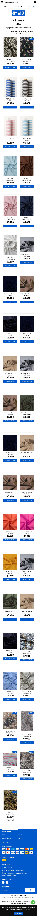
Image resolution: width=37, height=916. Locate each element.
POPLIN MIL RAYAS (10, 100)
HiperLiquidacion (7, 838)
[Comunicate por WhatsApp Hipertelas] (33, 902)
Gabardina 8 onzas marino (10, 295)
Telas (20, 835)
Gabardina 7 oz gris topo (27, 572)
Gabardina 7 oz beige (10, 374)
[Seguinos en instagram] (3, 882)
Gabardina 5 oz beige (27, 612)
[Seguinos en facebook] (7, 882)
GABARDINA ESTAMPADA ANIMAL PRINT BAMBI (10, 732)
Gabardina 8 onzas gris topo (27, 255)
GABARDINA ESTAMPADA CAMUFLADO (27, 772)
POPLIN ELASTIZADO (10, 179)
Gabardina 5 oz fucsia (27, 532)
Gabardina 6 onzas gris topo (27, 374)
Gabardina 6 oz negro (10, 651)
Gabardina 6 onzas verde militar (27, 413)
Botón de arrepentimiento (18, 903)
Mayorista (5, 842)
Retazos (20, 838)
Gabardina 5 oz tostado (27, 493)
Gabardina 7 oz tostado (10, 493)
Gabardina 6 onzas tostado (10, 413)
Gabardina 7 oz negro (10, 334)
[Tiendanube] (18, 896)
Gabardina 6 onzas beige (27, 453)
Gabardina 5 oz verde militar (10, 612)
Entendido (18, 914)
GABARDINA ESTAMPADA (10, 60)
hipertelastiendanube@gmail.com (14, 870)
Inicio (3, 835)
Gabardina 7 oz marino (27, 334)
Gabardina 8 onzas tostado (27, 295)
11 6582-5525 (8, 868)
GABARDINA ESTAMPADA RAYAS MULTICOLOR (10, 768)
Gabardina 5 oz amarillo (10, 572)
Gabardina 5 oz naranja (10, 532)
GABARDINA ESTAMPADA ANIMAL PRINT (27, 735)
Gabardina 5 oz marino (10, 453)
